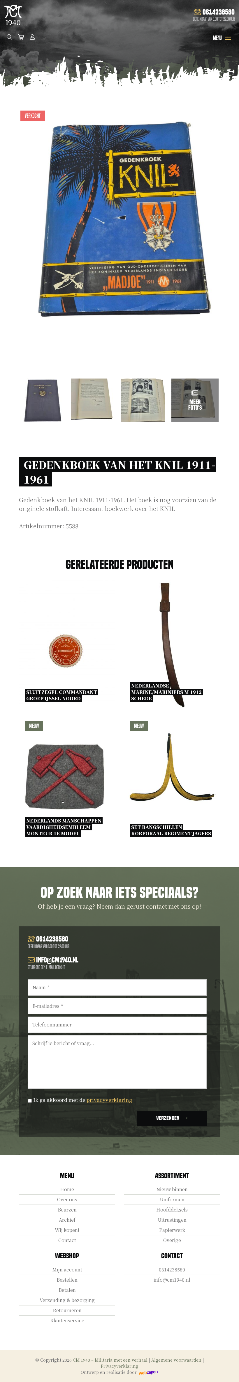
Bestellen (67, 1279)
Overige (172, 1240)
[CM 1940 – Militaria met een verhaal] (13, 15)
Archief (67, 1219)
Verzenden (168, 1118)
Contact (67, 1240)
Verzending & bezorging (67, 1300)
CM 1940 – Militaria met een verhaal (110, 1360)
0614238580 (172, 1269)
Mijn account (67, 1269)
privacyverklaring (109, 1099)
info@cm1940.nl (172, 1279)
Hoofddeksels (172, 1209)
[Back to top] (228, 1371)
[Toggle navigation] (228, 37)
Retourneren (67, 1310)
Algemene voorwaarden (176, 1360)
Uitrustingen (172, 1219)
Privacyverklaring (119, 1366)
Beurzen (67, 1209)
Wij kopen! (67, 1230)
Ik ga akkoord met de (82, 1099)
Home (67, 1189)
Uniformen (172, 1199)
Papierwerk (172, 1230)
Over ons (67, 1199)
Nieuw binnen (172, 1189)
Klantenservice (67, 1320)
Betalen (67, 1290)
